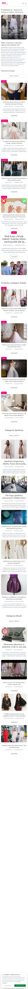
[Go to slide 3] (24, 37)
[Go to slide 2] (23, 37)
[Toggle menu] (25, 3)
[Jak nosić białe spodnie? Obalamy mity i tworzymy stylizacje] (14, 27)
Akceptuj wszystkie (20, 985)
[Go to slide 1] (22, 37)
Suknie (4, 81)
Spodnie (6, 27)
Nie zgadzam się (8, 985)
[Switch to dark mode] (23, 3)
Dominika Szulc (8, 182)
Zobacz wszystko (14, 75)
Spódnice (4, 120)
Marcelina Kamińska (7, 34)
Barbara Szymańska (8, 106)
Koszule (4, 197)
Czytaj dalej (14, 256)
